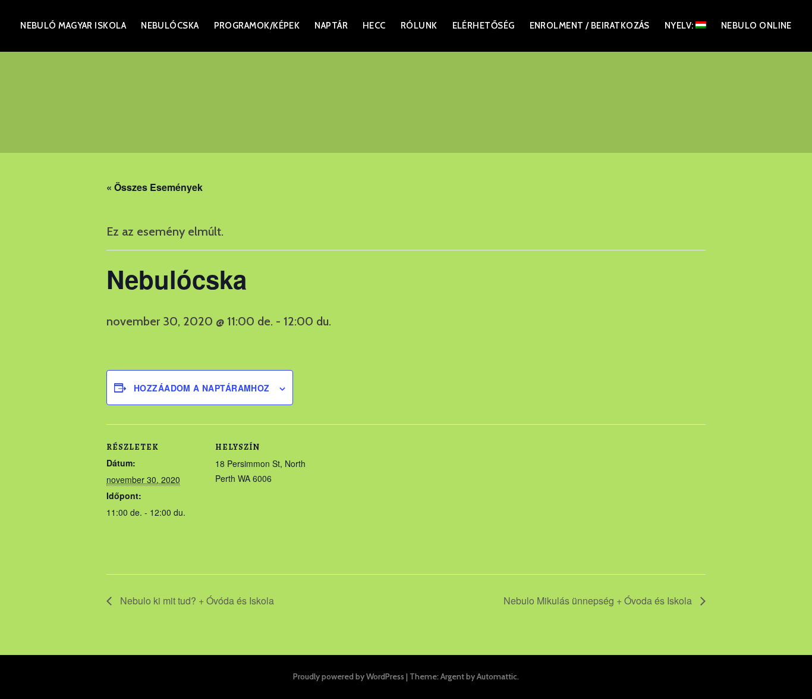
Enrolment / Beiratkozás (590, 25)
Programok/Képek (257, 25)
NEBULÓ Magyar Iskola (73, 25)
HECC (374, 25)
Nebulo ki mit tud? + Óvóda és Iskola (196, 600)
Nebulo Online (756, 25)
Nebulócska (170, 25)
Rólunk (419, 25)
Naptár (331, 25)
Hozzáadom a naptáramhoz (202, 388)
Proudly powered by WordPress (348, 676)
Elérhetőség (483, 25)
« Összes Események (154, 187)
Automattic (497, 676)
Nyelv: (680, 25)
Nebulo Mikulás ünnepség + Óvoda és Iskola (598, 600)
